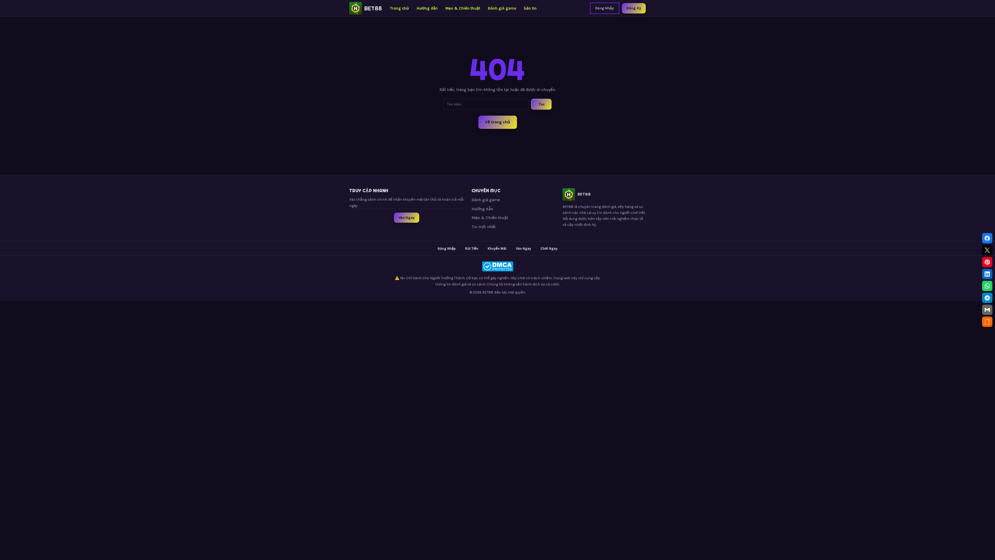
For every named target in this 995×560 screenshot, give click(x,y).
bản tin (530, 8)
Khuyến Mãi (497, 248)
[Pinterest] (987, 262)
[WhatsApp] (987, 286)
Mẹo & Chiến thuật (462, 8)
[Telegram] (987, 298)
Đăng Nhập (604, 8)
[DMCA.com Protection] (497, 266)
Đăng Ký (634, 8)
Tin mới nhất (484, 226)
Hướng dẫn (427, 8)
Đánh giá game (502, 8)
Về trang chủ (497, 122)
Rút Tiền (471, 248)
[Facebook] (987, 238)
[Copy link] (987, 322)
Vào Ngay (407, 217)
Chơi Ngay (549, 248)
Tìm (541, 104)
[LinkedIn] (987, 274)
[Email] (987, 310)
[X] (987, 250)
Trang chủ (399, 8)
